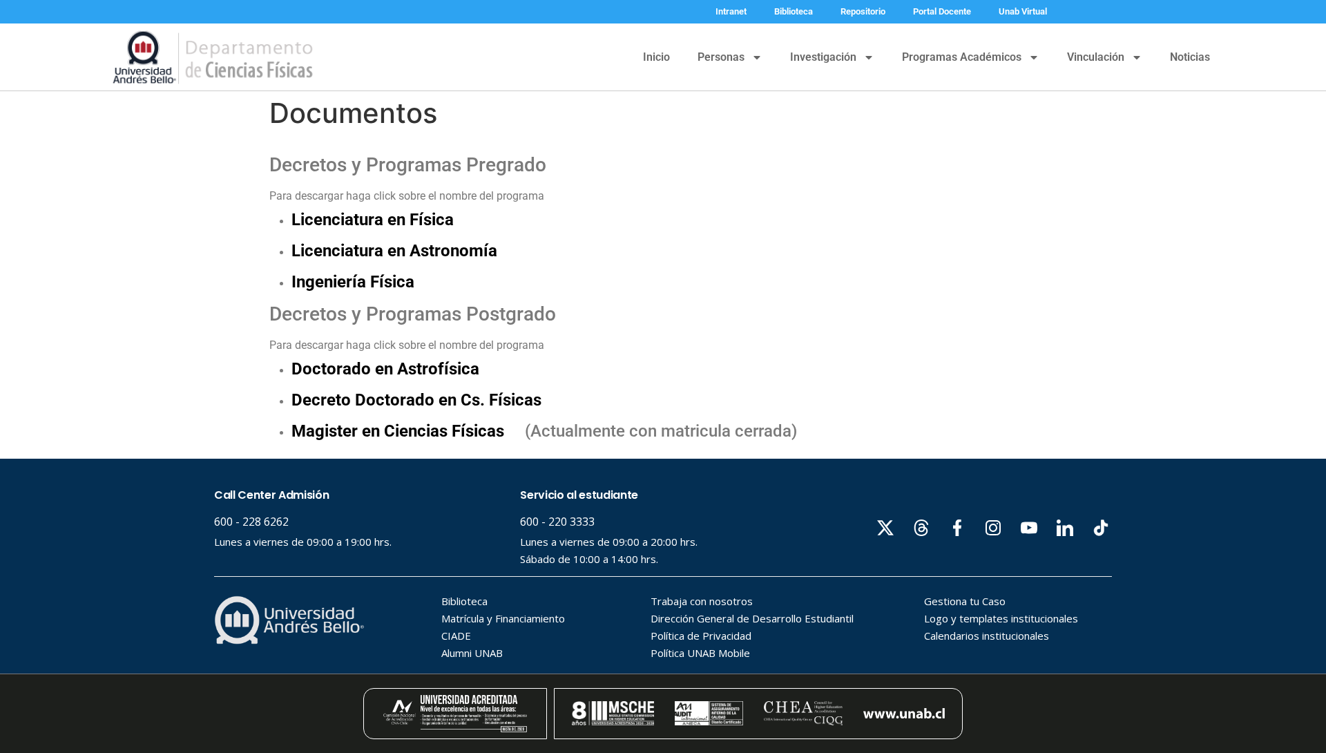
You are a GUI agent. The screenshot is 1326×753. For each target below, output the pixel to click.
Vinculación (1095, 57)
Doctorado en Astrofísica (385, 369)
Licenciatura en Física (372, 219)
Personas (721, 57)
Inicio (656, 57)
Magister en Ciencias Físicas (397, 431)
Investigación (823, 57)
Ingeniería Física (352, 282)
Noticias (1190, 57)
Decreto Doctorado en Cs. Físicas (418, 400)
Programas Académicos (961, 57)
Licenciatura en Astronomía (394, 250)
